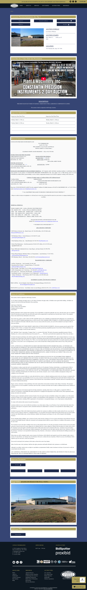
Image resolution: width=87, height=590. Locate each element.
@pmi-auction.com (19, 551)
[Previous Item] (13, 37)
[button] (45, 5)
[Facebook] (21, 562)
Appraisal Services (30, 572)
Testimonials (15, 575)
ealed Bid (47, 577)
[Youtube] (14, 562)
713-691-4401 (83, 1)
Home (14, 572)
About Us (15, 574)
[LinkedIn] (17, 562)
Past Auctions (15, 578)
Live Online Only (48, 574)
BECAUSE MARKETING (48, 588)
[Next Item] (41, 37)
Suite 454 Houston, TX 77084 (20, 549)
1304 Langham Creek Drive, (20, 548)
